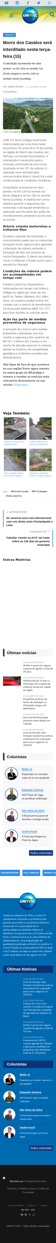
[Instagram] (17, 3)
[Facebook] (30, 1214)
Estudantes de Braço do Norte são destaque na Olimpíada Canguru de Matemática (35, 703)
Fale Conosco (31, 873)
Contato (43, 1205)
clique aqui (21, 384)
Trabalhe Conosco (28, 1188)
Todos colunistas (41, 853)
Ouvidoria (11, 1188)
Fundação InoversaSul (35, 1181)
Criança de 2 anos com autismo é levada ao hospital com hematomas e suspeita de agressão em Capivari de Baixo (38, 1010)
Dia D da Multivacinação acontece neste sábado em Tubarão (36, 720)
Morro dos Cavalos (20, 491)
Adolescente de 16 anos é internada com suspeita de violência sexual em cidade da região (37, 685)
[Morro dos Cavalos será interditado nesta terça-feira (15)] (28, 115)
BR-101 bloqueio (40, 491)
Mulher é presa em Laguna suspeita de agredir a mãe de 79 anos (38, 668)
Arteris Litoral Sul (14, 496)
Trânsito (9, 35)
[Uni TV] (30, 16)
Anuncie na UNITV (16, 1205)
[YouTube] (6, 3)
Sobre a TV (32, 1205)
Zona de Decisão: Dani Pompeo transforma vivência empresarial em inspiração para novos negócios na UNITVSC (38, 739)
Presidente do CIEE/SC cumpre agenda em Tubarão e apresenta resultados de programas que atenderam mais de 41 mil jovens (37, 1046)
